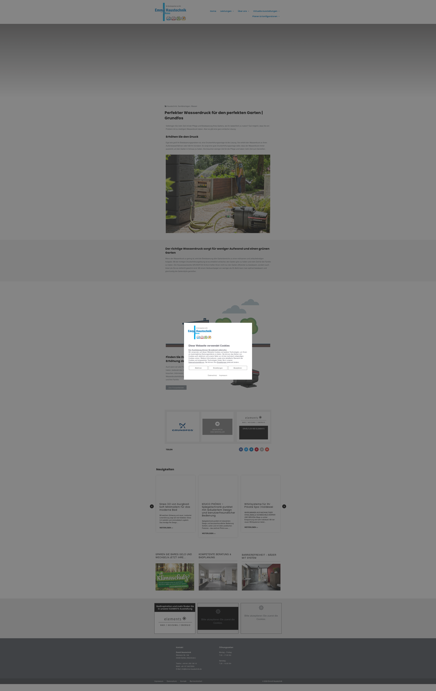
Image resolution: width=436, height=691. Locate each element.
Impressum (223, 375)
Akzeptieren (237, 368)
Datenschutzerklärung (196, 362)
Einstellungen (218, 368)
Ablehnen (198, 368)
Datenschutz (212, 375)
